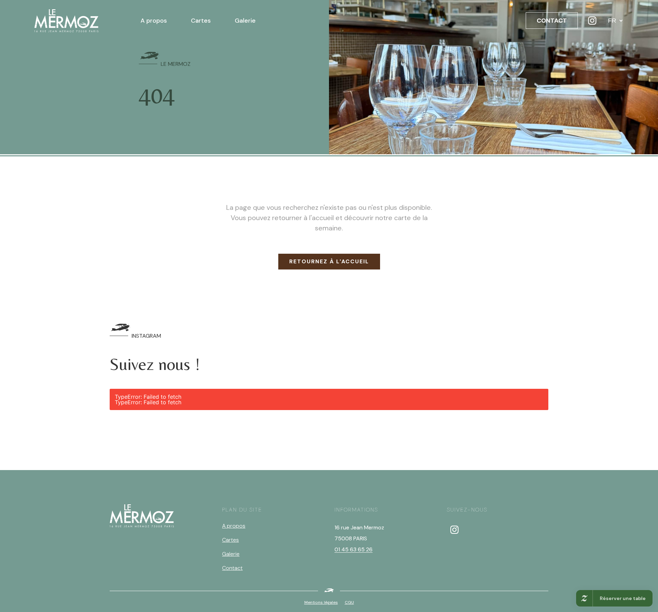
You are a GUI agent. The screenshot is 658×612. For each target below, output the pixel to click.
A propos (154, 20)
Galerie (245, 20)
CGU (349, 602)
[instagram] (454, 529)
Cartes (201, 20)
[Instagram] (592, 20)
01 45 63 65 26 (353, 549)
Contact (232, 568)
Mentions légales (321, 602)
